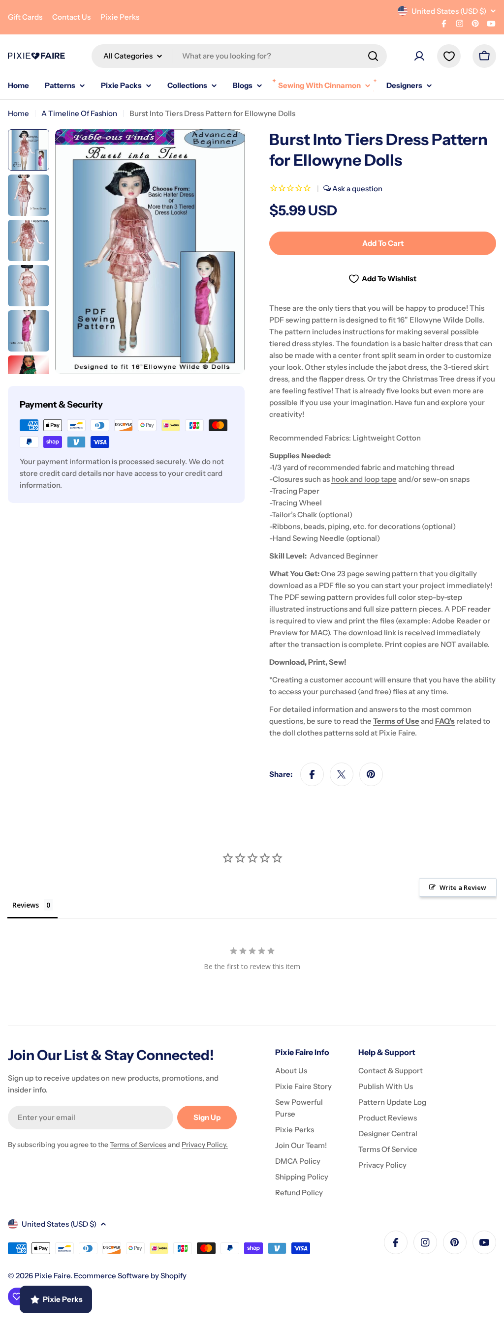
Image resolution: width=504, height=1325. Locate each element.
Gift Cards (25, 17)
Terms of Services (138, 1144)
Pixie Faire (52, 1275)
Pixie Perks (119, 17)
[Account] (419, 56)
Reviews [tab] (25, 905)
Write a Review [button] (463, 887)
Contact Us (71, 17)
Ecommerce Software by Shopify (130, 1275)
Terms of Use (396, 721)
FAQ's (445, 721)
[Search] (373, 56)
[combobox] (239, 56)
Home (18, 113)
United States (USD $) (448, 11)
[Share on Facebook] (312, 774)
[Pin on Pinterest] (371, 774)
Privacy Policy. (205, 1144)
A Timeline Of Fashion (79, 113)
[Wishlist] (449, 56)
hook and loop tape (364, 479)
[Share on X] (341, 774)
